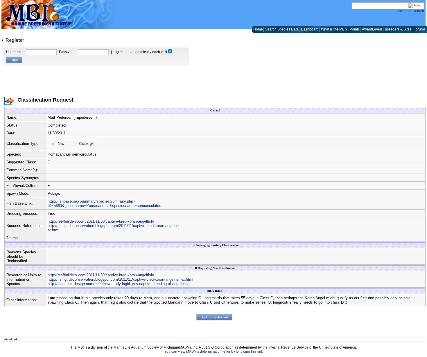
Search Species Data (282, 29)
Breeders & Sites (398, 29)
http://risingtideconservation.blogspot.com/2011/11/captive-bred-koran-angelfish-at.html (120, 279)
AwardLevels (372, 29)
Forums (420, 29)
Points (355, 29)
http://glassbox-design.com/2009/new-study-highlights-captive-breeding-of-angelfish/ (118, 284)
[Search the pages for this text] (415, 5)
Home (258, 29)
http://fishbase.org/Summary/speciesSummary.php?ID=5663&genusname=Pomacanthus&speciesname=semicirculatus (104, 203)
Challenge (86, 144)
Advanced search (410, 11)
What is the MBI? (334, 29)
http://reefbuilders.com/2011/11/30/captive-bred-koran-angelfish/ (101, 221)
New (61, 144)
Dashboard (310, 29)
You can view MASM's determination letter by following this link (213, 351)
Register (15, 40)
